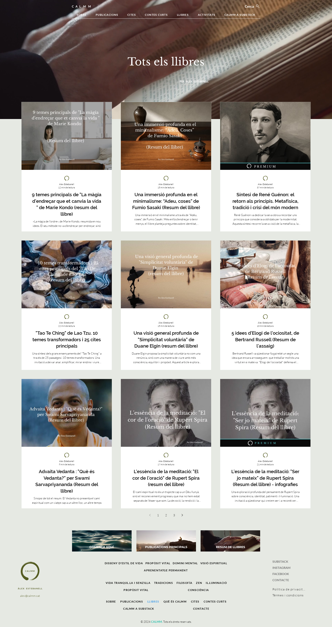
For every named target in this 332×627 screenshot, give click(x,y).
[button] (111, 601)
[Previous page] (149, 515)
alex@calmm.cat (30, 595)
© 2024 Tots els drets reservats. (166, 622)
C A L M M (30, 571)
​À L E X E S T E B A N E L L (30, 588)
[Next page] (182, 515)
